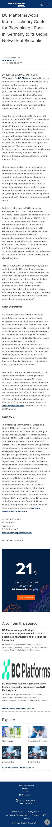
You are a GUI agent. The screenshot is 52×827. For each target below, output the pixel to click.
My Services (24, 794)
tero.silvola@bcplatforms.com (17, 532)
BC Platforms (24, 78)
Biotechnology (8, 741)
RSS (44, 815)
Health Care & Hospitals (38, 741)
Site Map (35, 815)
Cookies (26, 818)
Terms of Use (17, 811)
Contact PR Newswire (26, 785)
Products (25, 788)
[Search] (48, 4)
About (25, 791)
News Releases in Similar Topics (16, 767)
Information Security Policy (17, 815)
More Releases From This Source (16, 708)
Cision (30, 822)
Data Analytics (8, 761)
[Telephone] (41, 4)
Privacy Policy (33, 811)
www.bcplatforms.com (13, 405)
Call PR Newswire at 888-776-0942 (26, 802)
